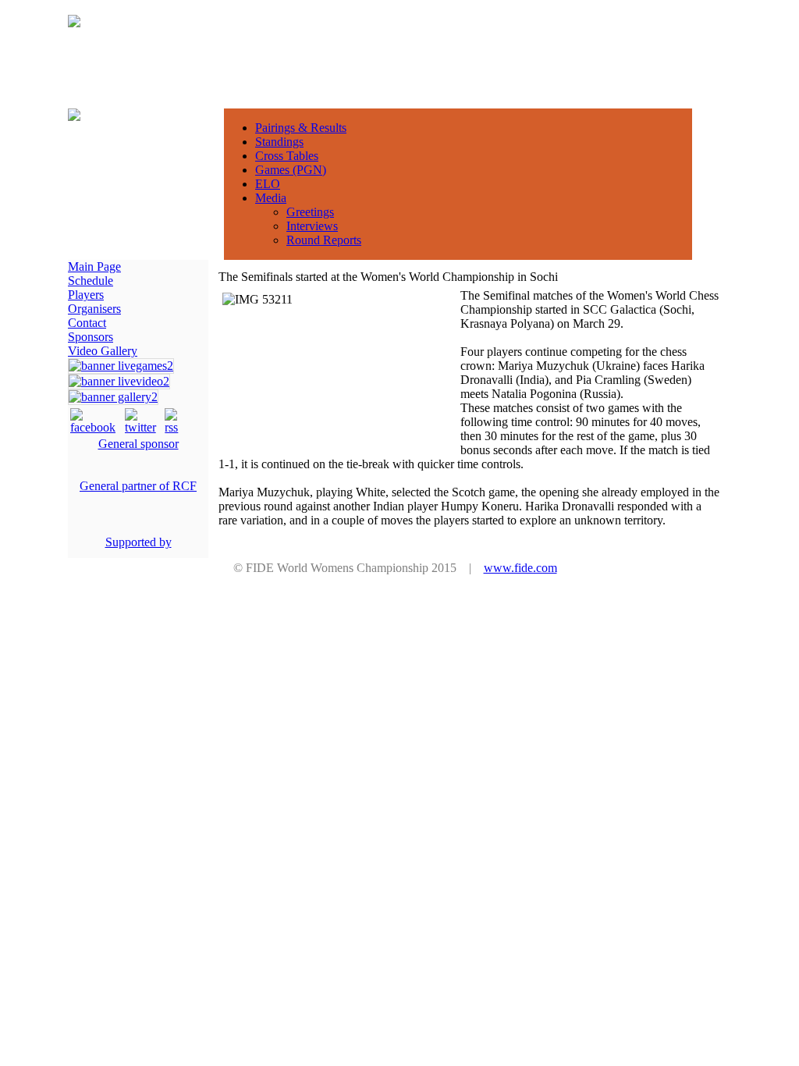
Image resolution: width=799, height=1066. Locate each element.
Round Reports (323, 240)
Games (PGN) (290, 169)
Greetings (310, 212)
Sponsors (90, 336)
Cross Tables (286, 155)
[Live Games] (121, 365)
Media (270, 197)
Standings (279, 141)
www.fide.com (520, 567)
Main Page (94, 266)
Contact (87, 322)
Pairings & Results (300, 127)
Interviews (312, 226)
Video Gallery (102, 350)
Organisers (94, 308)
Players (86, 294)
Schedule (90, 280)
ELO (267, 183)
